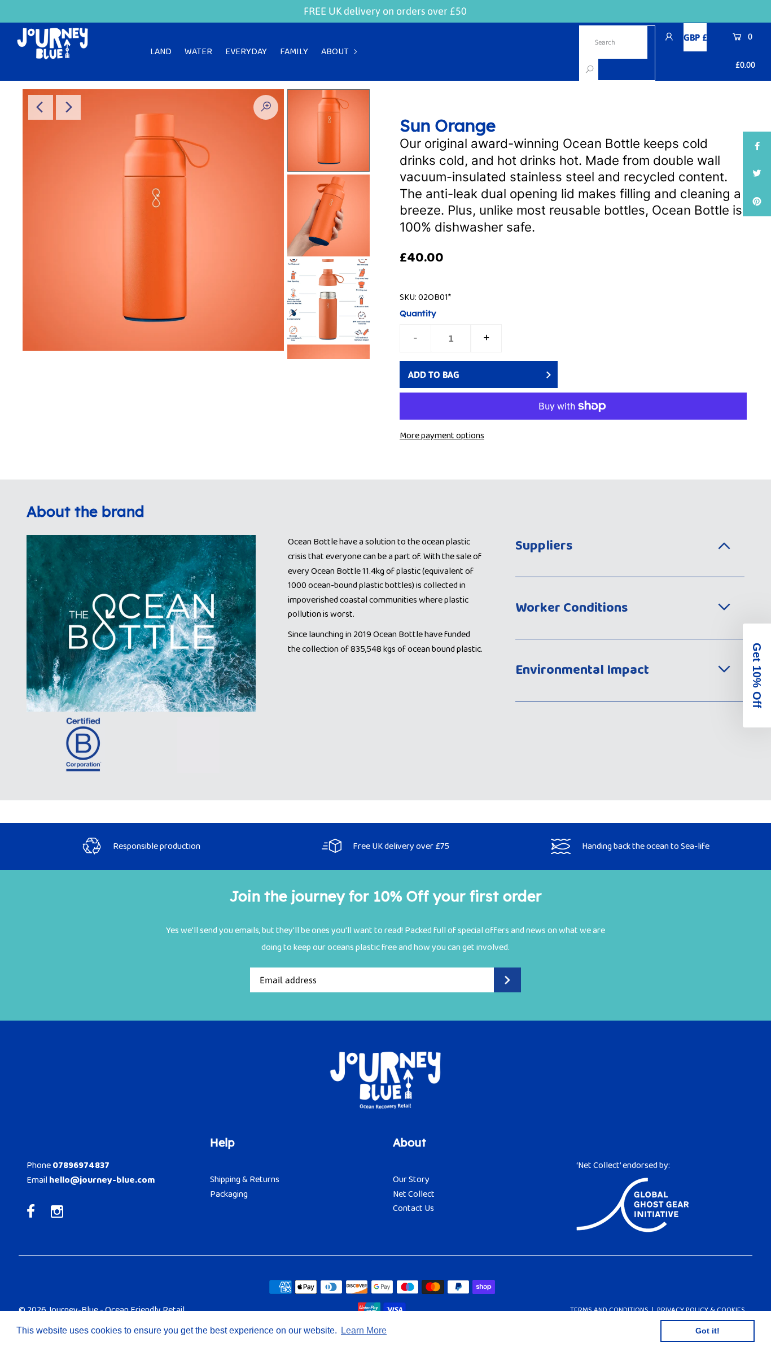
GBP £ (695, 37)
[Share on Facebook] (757, 146)
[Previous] (40, 107)
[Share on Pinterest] (757, 202)
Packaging (229, 1194)
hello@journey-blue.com (102, 1180)
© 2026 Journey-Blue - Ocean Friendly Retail (102, 1310)
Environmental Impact (582, 670)
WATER (198, 52)
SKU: (408, 297)
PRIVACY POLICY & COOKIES (701, 1310)
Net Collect (414, 1194)
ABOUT (335, 52)
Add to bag (433, 374)
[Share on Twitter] (757, 174)
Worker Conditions (571, 608)
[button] (757, 675)
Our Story (411, 1180)
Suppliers (543, 546)
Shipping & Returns (244, 1180)
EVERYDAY (246, 52)
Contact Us (413, 1208)
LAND (161, 52)
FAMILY (294, 52)
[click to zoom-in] (265, 107)
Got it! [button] (707, 1330)
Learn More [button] (364, 1330)
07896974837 (80, 1165)
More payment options (442, 436)
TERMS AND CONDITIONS (609, 1310)
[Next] (68, 107)
